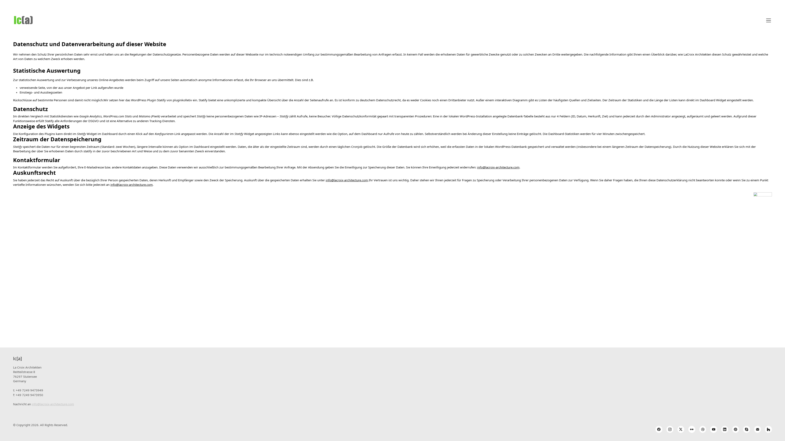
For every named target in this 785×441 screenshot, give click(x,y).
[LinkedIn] (724, 429)
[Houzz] (768, 429)
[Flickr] (691, 429)
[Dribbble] (702, 429)
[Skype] (746, 429)
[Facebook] (658, 429)
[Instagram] (669, 429)
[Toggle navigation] (768, 20)
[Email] (757, 429)
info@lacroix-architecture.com (498, 167)
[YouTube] (713, 429)
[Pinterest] (735, 429)
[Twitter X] (680, 429)
